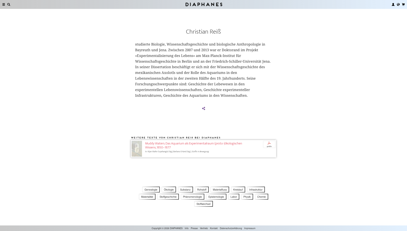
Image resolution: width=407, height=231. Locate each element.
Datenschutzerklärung (231, 228)
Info (187, 228)
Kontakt (214, 228)
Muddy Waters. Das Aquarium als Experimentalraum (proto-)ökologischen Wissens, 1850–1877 (193, 145)
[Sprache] (398, 4)
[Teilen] (203, 108)
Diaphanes (203, 4)
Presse (194, 228)
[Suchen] (8, 4)
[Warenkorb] (403, 4)
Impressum (249, 228)
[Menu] (3, 4)
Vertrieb (204, 228)
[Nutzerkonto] (393, 4)
